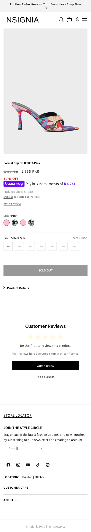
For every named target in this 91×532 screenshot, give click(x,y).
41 (76, 247)
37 (32, 247)
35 (10, 247)
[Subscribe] (40, 448)
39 (54, 247)
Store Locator (18, 415)
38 (43, 247)
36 (21, 247)
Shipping (8, 196)
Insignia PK (35, 527)
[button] (84, 20)
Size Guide (80, 238)
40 (65, 247)
